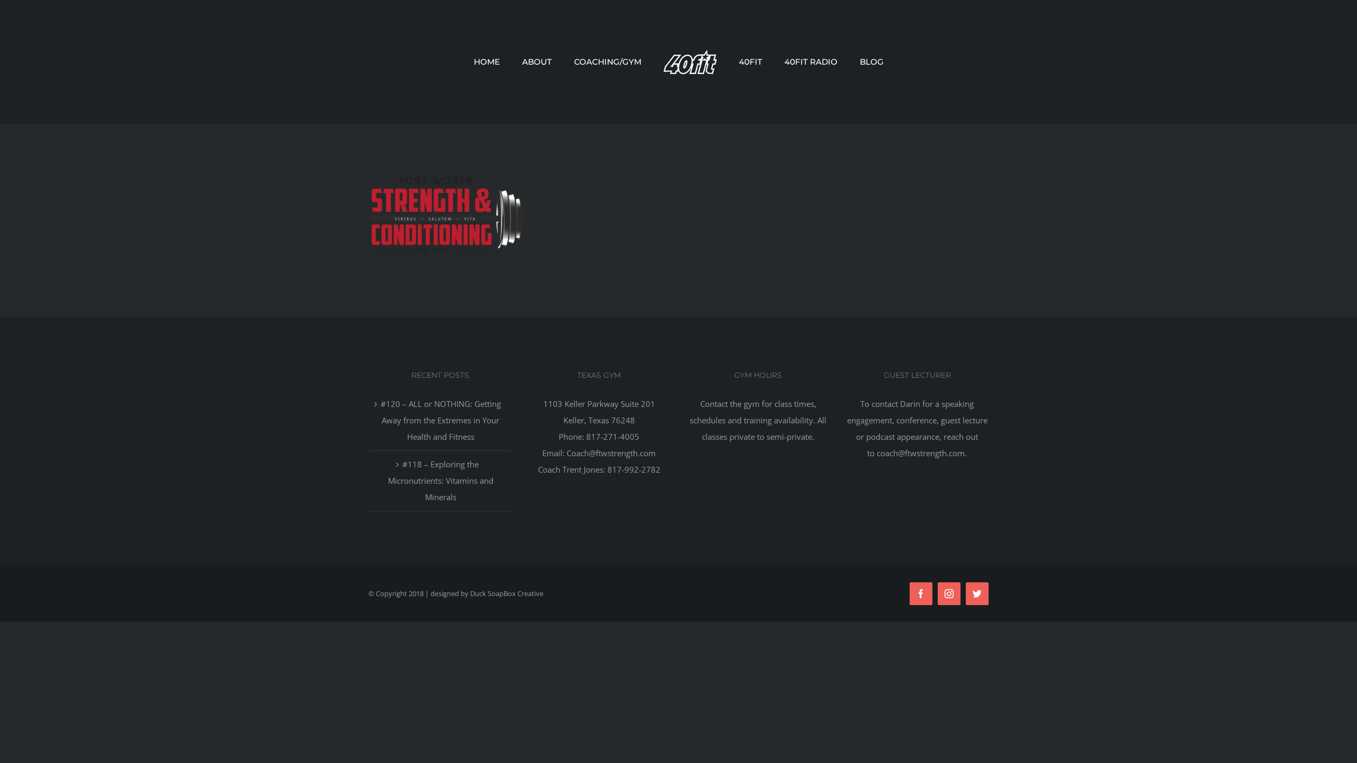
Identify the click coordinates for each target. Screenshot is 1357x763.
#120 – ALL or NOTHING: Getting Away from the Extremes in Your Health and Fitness (441, 420)
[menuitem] (520, 62)
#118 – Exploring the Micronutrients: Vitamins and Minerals (441, 480)
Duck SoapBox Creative (506, 593)
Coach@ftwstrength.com (611, 453)
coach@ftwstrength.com (921, 453)
